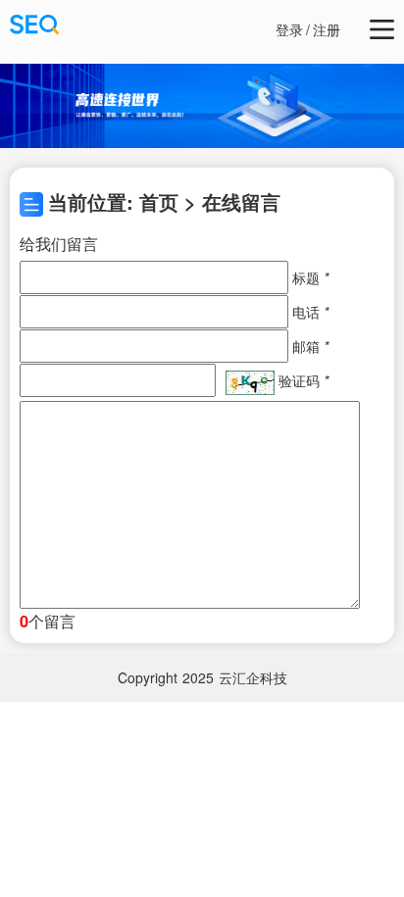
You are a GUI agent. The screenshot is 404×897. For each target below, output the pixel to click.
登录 (289, 29)
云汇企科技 (253, 677)
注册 (326, 29)
